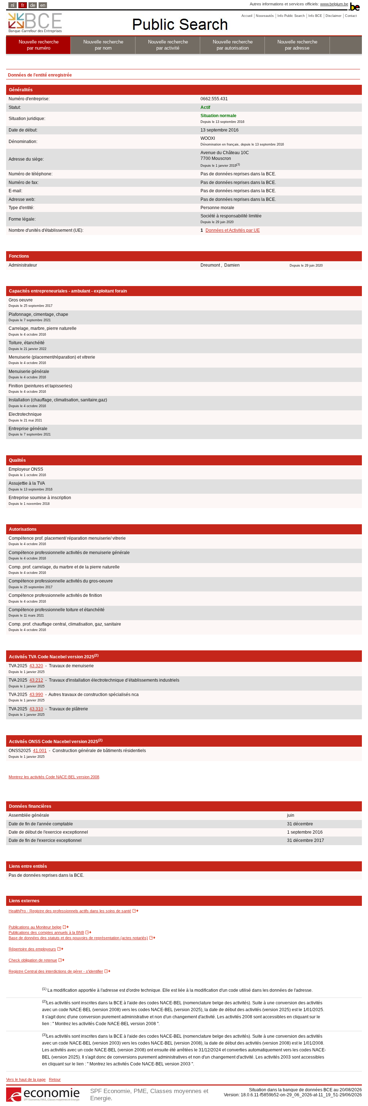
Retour (55, 1079)
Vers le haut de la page (26, 1079)
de (32, 5)
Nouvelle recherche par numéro (39, 45)
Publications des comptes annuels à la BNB (46, 932)
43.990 (36, 694)
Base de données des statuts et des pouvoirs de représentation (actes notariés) (78, 938)
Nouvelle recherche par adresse (297, 45)
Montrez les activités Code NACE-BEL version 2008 (54, 777)
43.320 (36, 665)
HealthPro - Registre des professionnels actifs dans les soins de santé (70, 911)
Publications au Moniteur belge (35, 927)
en (42, 5)
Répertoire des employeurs (32, 949)
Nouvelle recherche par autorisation (233, 45)
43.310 (36, 708)
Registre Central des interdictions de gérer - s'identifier (56, 971)
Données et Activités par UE (233, 230)
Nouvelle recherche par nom (103, 45)
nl (12, 5)
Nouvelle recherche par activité (168, 45)
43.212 (36, 680)
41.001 (40, 750)
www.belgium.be (334, 4)
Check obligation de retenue (33, 960)
